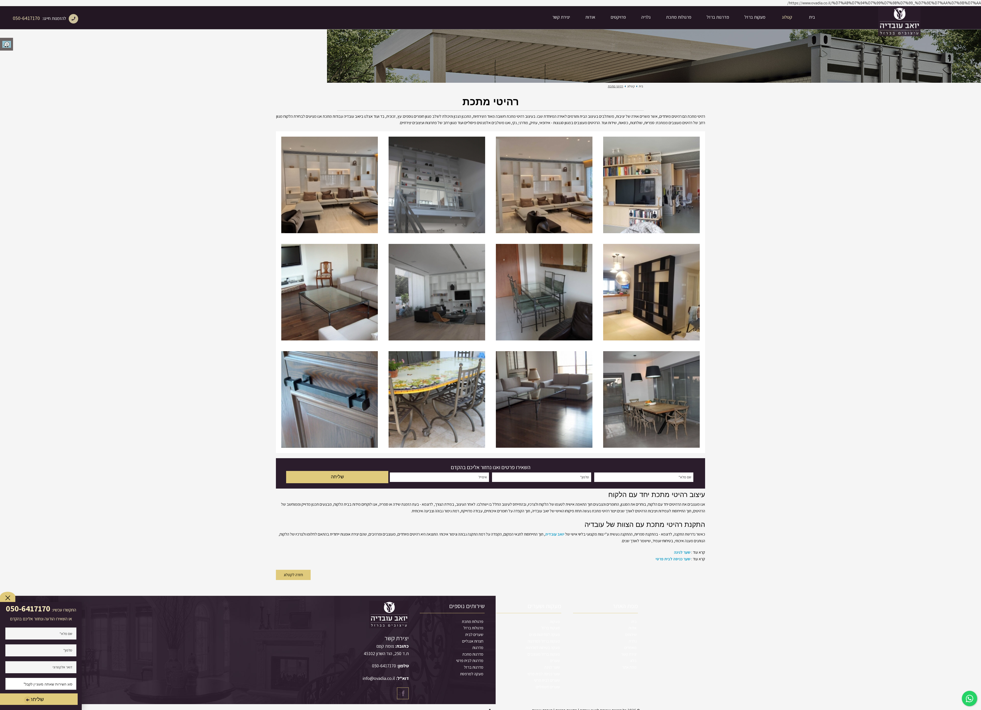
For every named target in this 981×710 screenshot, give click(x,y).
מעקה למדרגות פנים (544, 634)
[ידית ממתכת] (329, 399)
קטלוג (787, 17)
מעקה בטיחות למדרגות (542, 647)
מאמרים (630, 647)
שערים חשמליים (548, 687)
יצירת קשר (561, 17)
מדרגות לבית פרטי (469, 660)
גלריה (646, 17)
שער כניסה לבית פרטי (673, 559)
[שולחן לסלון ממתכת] (544, 399)
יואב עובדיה (554, 534)
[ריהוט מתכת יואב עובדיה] (436, 185)
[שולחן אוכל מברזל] (544, 292)
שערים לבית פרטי (547, 680)
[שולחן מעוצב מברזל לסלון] (329, 292)
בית (812, 17)
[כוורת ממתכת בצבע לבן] (329, 185)
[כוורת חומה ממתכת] (651, 292)
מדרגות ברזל (718, 17)
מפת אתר (629, 667)
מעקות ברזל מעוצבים (544, 654)
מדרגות (477, 647)
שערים (555, 660)
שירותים (631, 634)
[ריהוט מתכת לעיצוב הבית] (651, 185)
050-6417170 (26, 18)
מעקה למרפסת (471, 674)
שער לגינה (682, 552)
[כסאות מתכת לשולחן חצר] (436, 399)
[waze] (6, 44)
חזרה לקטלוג (293, 574)
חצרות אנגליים (472, 641)
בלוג (633, 660)
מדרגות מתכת (472, 654)
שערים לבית (474, 634)
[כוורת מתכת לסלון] (436, 292)
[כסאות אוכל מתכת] (651, 399)
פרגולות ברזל (473, 628)
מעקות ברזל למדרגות (544, 641)
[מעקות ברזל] (899, 17)
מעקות (555, 621)
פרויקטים (618, 17)
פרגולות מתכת (678, 17)
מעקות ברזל (754, 17)
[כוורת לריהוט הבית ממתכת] (544, 185)
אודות (590, 17)
